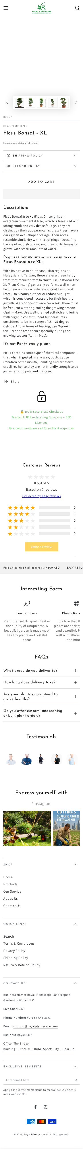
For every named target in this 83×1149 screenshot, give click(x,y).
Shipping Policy (15, 957)
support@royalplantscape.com (35, 1026)
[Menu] (6, 8)
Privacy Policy (14, 950)
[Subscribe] (77, 1080)
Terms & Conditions (19, 943)
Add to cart (41, 182)
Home (6, 117)
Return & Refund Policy (21, 965)
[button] (41, 194)
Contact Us (12, 905)
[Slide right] (76, 102)
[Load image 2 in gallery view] (30, 103)
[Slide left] (7, 102)
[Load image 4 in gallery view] (53, 103)
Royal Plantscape (34, 1134)
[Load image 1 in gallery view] (19, 103)
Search (8, 936)
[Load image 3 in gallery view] (41, 103)
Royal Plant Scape (15, 126)
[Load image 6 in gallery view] (64, 103)
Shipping (8, 143)
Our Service (12, 891)
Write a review (41, 546)
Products (10, 884)
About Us (10, 898)
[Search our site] (77, 8)
